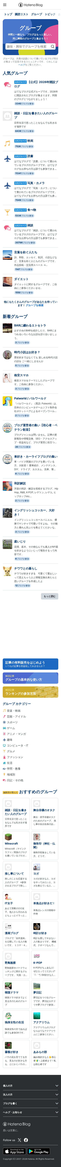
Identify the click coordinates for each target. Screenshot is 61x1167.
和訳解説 (20, 483)
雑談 (30, 225)
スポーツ (12, 722)
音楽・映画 (14, 710)
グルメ (11, 751)
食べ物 (31, 209)
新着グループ (15, 316)
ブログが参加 (24, 103)
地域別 (11, 774)
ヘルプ (21, 64)
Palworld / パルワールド (30, 398)
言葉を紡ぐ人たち (25, 252)
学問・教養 (14, 768)
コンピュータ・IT (17, 745)
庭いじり (20, 541)
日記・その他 (15, 780)
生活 (9, 763)
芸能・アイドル (16, 716)
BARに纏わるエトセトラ (30, 325)
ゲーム (11, 728)
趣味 (9, 739)
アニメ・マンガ (16, 734)
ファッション (15, 757)
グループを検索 (35, 305)
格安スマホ (21, 375)
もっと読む (50, 596)
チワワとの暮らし (25, 568)
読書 (30, 156)
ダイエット (21, 279)
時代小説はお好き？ (27, 352)
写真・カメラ (36, 183)
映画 (30, 140)
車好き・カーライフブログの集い (35, 456)
